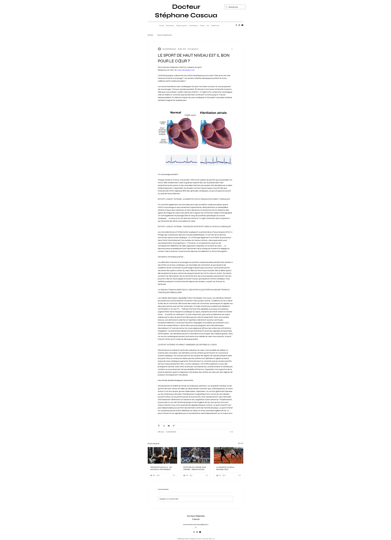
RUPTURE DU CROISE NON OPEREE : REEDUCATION (194, 468)
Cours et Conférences (164, 35)
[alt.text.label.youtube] (242, 25)
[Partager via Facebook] (159, 426)
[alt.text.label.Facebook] (236, 25)
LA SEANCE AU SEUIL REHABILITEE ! (225, 468)
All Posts (150, 35)
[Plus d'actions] (232, 49)
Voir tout (240, 443)
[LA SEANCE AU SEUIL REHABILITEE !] (228, 455)
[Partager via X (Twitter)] (164, 426)
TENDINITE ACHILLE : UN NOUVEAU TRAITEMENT (161, 468)
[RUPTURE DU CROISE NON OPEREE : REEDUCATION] (195, 455)
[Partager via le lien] (174, 426)
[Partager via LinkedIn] (169, 426)
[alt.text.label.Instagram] (239, 25)
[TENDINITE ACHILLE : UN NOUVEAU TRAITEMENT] (162, 455)
